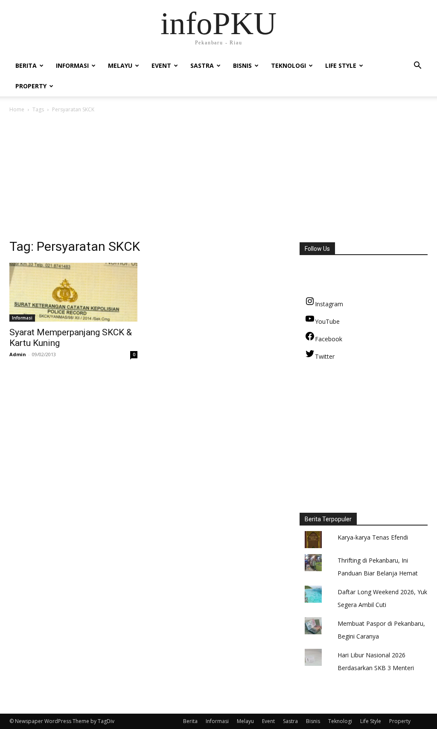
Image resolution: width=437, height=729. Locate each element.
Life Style (340, 65)
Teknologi (288, 65)
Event (161, 65)
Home (16, 109)
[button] (417, 66)
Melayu (120, 65)
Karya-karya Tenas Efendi (373, 537)
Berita (26, 65)
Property (31, 86)
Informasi (72, 65)
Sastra (202, 65)
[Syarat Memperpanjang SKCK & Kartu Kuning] (73, 292)
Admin (17, 354)
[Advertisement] (218, 178)
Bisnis (242, 65)
